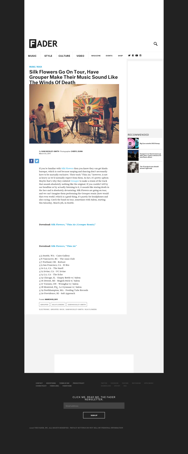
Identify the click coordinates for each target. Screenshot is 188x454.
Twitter (129, 55)
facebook (133, 55)
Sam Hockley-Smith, (74, 309)
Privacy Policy (78, 383)
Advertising (51, 383)
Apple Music (148, 383)
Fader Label (54, 386)
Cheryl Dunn (77, 151)
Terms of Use (64, 383)
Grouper (75, 181)
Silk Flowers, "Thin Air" (64, 246)
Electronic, (44, 309)
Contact (39, 383)
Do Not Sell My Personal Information (104, 428)
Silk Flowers (67, 168)
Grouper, (55, 309)
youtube (136, 55)
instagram (140, 55)
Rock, (62, 309)
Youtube (125, 383)
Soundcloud (106, 386)
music (32, 66)
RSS (125, 386)
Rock (39, 66)
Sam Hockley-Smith (50, 151)
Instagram (136, 383)
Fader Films (67, 386)
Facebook (114, 383)
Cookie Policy (41, 386)
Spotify (117, 386)
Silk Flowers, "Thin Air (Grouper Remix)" (73, 224)
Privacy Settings (78, 428)
